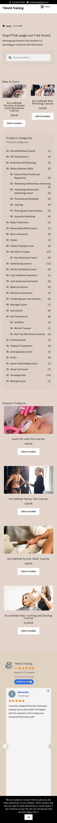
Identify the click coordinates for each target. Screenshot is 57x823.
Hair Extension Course (25, 257)
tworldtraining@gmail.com (38, 2)
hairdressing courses (21, 263)
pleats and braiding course (24, 363)
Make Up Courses (19, 286)
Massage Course (18, 304)
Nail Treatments (19, 316)
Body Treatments (19, 222)
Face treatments (19, 234)
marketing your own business (25, 298)
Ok (28, 817)
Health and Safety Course (23, 269)
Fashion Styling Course (22, 245)
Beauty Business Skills (21, 168)
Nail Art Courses (22, 328)
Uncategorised (18, 375)
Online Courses (18, 339)
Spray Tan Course (19, 369)
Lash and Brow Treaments (23, 275)
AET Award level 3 (19, 156)
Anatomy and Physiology (23, 162)
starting (18, 204)
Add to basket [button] (14, 123)
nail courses (16, 310)
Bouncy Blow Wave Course (23, 228)
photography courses (21, 351)
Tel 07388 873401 (18, 2)
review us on (22, 681)
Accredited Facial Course (22, 150)
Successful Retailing (24, 216)
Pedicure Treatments (21, 345)
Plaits (13, 357)
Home (8, 25)
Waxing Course (18, 381)
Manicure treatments (21, 292)
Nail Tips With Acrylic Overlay (29, 334)
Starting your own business (28, 210)
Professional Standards (26, 198)
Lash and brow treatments (24, 281)
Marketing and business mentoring (32, 183)
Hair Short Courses (20, 251)
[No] (53, 809)
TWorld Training (13, 8)
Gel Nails (19, 322)
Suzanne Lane (25, 692)
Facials (13, 239)
